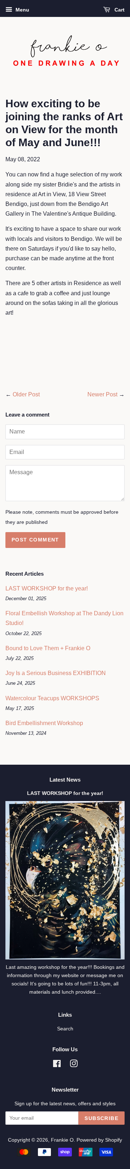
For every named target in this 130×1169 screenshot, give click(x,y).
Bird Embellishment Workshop (44, 723)
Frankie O (62, 1140)
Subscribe (101, 1118)
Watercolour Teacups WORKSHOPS (52, 698)
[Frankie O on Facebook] (57, 1065)
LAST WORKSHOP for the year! (46, 588)
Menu (21, 10)
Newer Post (102, 394)
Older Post (26, 394)
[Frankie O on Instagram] (74, 1065)
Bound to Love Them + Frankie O (47, 648)
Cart (119, 10)
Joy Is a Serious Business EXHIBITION (55, 673)
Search (65, 1028)
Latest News (65, 780)
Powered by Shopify (99, 1140)
